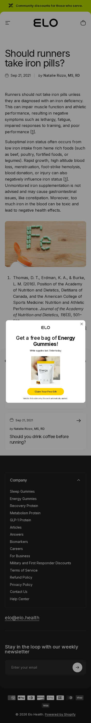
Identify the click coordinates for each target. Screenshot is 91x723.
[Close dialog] (81, 323)
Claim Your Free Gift (46, 391)
